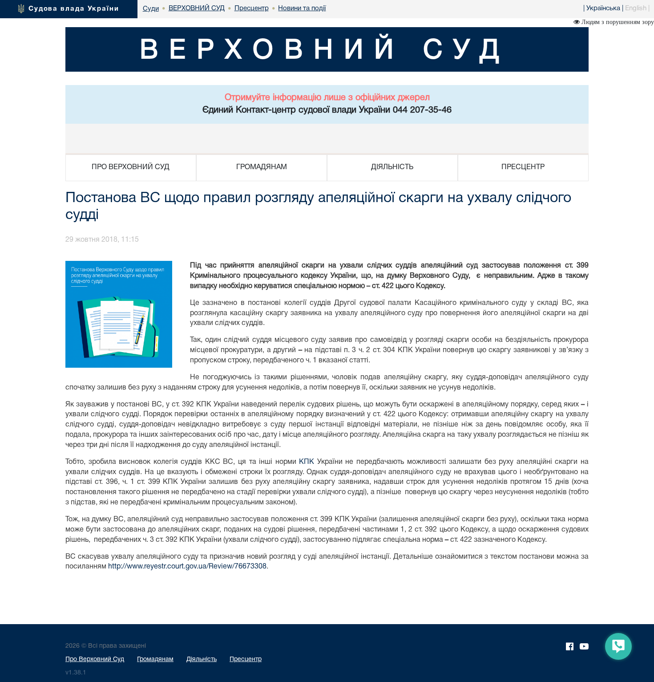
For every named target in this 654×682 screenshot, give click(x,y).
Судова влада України (73, 9)
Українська (603, 8)
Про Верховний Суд (94, 659)
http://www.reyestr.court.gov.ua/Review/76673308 (187, 567)
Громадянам (155, 659)
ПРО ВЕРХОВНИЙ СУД (131, 167)
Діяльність (201, 659)
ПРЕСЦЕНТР (523, 167)
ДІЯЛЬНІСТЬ (392, 167)
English (635, 8)
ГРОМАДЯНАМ (261, 167)
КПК (306, 462)
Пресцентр (246, 659)
